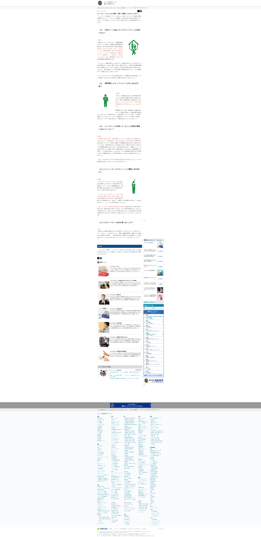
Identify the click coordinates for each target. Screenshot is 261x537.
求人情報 (144, 528)
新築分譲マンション (101, 509)
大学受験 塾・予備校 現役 (129, 418)
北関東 (103, 517)
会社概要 (110, 528)
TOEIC (126, 484)
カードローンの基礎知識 (116, 370)
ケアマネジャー (133, 486)
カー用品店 (126, 522)
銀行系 (99, 465)
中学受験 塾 (126, 445)
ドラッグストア (127, 517)
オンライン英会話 (128, 478)
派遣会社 (140, 437)
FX (97, 462)
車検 (112, 471)
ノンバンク (104, 465)
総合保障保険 (153, 484)
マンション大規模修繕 (102, 496)
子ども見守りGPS (115, 499)
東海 (103, 494)
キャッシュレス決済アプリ (103, 475)
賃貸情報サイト (100, 499)
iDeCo (151, 499)
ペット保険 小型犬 (154, 462)
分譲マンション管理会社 (102, 493)
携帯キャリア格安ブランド (156, 424)
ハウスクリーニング (115, 424)
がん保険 (99, 437)
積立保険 (152, 489)
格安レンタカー (114, 452)
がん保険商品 (153, 475)
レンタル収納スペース (117, 442)
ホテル (112, 518)
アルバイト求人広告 (142, 455)
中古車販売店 (114, 458)
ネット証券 (99, 445)
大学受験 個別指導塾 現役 (129, 421)
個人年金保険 (153, 486)
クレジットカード (101, 466)
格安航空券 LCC (114, 510)
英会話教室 (126, 476)
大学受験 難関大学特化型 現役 (130, 424)
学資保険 (99, 439)
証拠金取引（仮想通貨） (103, 479)
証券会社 (100, 449)
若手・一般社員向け (143, 472)
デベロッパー (101, 523)
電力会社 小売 (114, 497)
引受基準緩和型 (154, 468)
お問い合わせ (130, 528)
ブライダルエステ (142, 479)
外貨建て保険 (153, 481)
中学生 (130, 463)
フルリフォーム (101, 506)
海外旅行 (119, 505)
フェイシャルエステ (142, 480)
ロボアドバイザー (101, 481)
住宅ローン (99, 460)
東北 (100, 517)
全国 (146, 508)
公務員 (126, 487)
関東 (147, 503)
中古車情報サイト (115, 456)
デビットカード (100, 473)
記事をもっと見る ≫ (149, 302)
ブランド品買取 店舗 (115, 489)
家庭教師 (126, 465)
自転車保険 (99, 427)
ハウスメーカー (101, 522)
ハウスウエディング (142, 489)
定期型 (156, 466)
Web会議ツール (141, 465)
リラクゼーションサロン (129, 507)
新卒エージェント (142, 449)
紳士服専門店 (127, 519)
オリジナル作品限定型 (117, 484)
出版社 (113, 486)
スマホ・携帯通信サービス (155, 418)
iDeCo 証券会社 (100, 454)
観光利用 (114, 521)
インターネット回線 (154, 437)
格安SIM (153, 419)
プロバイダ (152, 429)
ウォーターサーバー (115, 418)
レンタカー (113, 450)
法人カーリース (141, 461)
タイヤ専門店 (127, 524)
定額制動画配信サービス (116, 476)
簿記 (129, 483)
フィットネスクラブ (128, 504)
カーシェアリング (115, 448)
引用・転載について (137, 528)
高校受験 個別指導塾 (128, 437)
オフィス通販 (114, 492)
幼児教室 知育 (127, 468)
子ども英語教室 (127, 473)
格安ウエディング (142, 490)
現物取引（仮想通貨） (103, 478)
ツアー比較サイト (115, 513)
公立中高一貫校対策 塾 (129, 452)
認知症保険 (152, 479)
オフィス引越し (114, 490)
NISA (98, 447)
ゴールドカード (101, 471)
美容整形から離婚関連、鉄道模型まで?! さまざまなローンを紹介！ (124, 378)
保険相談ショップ (101, 440)
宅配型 (113, 445)
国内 (113, 517)
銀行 (99, 450)
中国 (161, 432)
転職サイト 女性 (141, 426)
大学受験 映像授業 (128, 427)
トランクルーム (114, 440)
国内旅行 (114, 505)
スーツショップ (127, 520)
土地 (109, 488)
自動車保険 (99, 418)
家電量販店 (126, 516)
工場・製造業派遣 (142, 439)
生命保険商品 (153, 470)
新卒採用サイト (141, 447)
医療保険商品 (153, 465)
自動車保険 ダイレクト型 (155, 450)
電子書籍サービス (115, 479)
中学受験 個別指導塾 (128, 448)
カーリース (113, 453)
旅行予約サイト (114, 504)
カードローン (100, 463)
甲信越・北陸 (131, 432)
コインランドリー (115, 426)
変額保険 (152, 487)
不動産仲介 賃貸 (100, 497)
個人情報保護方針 (123, 528)
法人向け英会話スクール (129, 497)
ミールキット (114, 431)
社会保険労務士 (132, 484)
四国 (152, 434)
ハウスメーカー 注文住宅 (102, 512)
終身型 (152, 466)
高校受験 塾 (126, 429)
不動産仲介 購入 (100, 489)
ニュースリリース (116, 528)
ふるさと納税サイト (115, 439)
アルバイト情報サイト (143, 422)
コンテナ (114, 444)
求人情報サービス (142, 442)
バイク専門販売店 (116, 466)
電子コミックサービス (116, 481)
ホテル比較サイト (115, 509)
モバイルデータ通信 (154, 427)
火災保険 (99, 429)
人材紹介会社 (141, 452)
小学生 (134, 463)
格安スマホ (153, 421)
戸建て (105, 488)
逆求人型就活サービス (143, 421)
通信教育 (126, 461)
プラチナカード (155, 516)
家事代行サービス (115, 422)
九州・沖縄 (127, 435)
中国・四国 (107, 518)
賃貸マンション (100, 501)
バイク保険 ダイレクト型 (155, 454)
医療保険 (99, 435)
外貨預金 (99, 458)
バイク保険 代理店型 (154, 455)
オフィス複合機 (114, 494)
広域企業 (153, 435)
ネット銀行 (99, 455)
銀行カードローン (154, 312)
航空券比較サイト (115, 507)
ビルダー (100, 515)
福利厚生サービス (115, 495)
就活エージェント (142, 418)
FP (125, 481)
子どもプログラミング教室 (129, 499)
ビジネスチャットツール (143, 464)
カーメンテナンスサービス (117, 473)
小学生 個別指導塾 (128, 458)
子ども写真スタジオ (115, 477)
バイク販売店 (114, 465)
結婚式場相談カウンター (143, 493)
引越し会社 (113, 447)
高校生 (126, 463)
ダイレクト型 (101, 419)
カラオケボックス (142, 510)
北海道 (126, 431)
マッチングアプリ (142, 497)
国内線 (113, 512)
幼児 (126, 475)
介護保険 (152, 483)
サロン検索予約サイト (143, 483)
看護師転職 (140, 431)
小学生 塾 (126, 455)
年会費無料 (100, 468)
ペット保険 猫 (153, 463)
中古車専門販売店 (116, 460)
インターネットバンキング (103, 457)
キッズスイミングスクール (129, 509)
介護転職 (140, 432)
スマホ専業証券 (100, 452)
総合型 (113, 482)
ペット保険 (99, 432)
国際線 (117, 512)
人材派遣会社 (141, 454)
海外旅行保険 (100, 431)
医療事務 (129, 481)
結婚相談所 (140, 492)
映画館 (139, 502)
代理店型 (100, 421)
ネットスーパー (114, 434)
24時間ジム (126, 506)
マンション (100, 488)
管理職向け (141, 470)
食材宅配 (113, 427)
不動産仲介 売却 (100, 486)
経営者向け (141, 469)
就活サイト (140, 419)
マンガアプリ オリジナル (116, 487)
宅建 (126, 483)
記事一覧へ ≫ (160, 240)
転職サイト (140, 424)
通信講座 (126, 479)
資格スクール (127, 489)
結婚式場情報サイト (142, 495)
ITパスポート (131, 487)
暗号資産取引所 (100, 476)
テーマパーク (141, 512)
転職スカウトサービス (143, 427)
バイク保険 (99, 422)
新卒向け (141, 473)
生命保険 (99, 434)
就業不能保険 (153, 478)
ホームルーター (153, 426)
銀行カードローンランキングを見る (153, 375)
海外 (116, 517)
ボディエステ (141, 482)
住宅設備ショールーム (102, 502)
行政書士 (127, 486)
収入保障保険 (154, 473)
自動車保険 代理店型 (154, 452)
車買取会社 (113, 455)
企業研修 (140, 467)
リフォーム (99, 504)
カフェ (112, 474)
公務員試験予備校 (128, 496)
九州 (109, 494)
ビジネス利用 (115, 520)
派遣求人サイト (141, 440)
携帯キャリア (154, 422)
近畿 (106, 494)
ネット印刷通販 (141, 462)
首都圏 (99, 494)
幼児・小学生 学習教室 (129, 466)
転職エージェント (142, 429)
